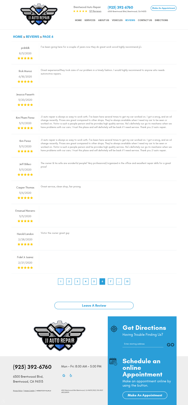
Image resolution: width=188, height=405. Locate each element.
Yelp (70, 375)
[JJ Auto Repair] (39, 14)
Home (78, 20)
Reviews (130, 20)
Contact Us (145, 20)
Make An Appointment (163, 8)
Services (90, 20)
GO (170, 345)
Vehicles (117, 20)
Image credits (29, 391)
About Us (103, 20)
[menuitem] (78, 20)
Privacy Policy (18, 391)
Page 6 (48, 37)
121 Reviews (95, 11)
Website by (43, 391)
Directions (161, 20)
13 (127, 281)
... (119, 281)
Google (63, 375)
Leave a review (94, 305)
